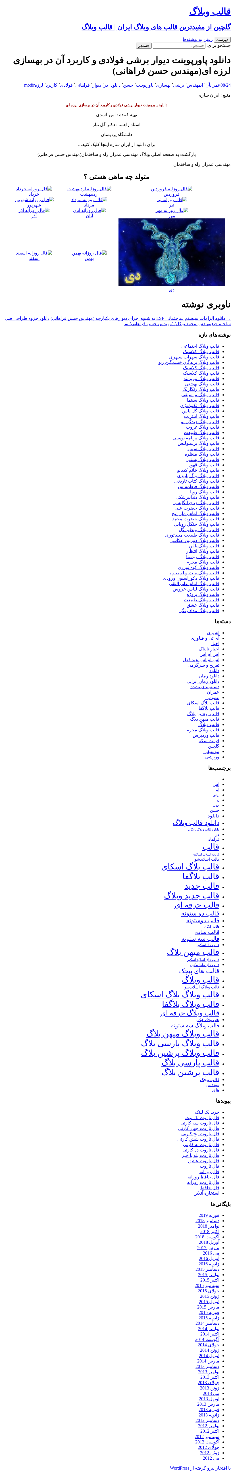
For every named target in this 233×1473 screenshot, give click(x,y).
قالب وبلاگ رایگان (207, 1020)
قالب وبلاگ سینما (203, 400)
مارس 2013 (208, 1404)
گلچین (213, 746)
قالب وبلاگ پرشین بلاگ (180, 1052)
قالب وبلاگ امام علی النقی (194, 583)
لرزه (39, 85)
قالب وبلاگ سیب (203, 448)
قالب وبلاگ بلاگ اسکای (180, 994)
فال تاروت (209, 1166)
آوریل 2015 (209, 1301)
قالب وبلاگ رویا (204, 491)
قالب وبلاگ (208, 724)
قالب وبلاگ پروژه (203, 594)
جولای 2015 (208, 1290)
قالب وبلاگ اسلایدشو (201, 987)
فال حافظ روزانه (203, 1176)
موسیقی (211, 751)
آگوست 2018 (207, 1236)
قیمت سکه (209, 740)
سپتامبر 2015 (207, 1285)
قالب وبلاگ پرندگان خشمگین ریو (188, 362)
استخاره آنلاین (206, 1193)
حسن (128, 85)
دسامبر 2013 (207, 1366)
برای (216, 795)
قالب (210, 846)
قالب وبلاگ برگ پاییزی (198, 475)
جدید (216, 805)
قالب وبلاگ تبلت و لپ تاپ (194, 572)
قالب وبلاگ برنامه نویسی (195, 437)
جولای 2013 (208, 1382)
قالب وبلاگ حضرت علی (196, 508)
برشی (178, 85)
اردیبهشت (89, 194)
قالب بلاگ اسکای (203, 702)
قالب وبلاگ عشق (203, 605)
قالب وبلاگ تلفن (204, 545)
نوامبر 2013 (208, 1371)
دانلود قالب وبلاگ (196, 822)
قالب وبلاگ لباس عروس (196, 589)
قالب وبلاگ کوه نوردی (198, 567)
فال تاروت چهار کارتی (198, 1128)
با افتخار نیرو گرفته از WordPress (200, 1468)
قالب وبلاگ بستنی (202, 459)
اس (216, 784)
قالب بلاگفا (209, 708)
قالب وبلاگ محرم (202, 562)
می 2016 (211, 1253)
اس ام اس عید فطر (200, 659)
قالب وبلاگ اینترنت (201, 416)
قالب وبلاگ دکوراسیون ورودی (191, 578)
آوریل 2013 (209, 1398)
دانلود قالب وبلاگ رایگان (203, 829)
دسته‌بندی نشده (204, 686)
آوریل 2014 (209, 1355)
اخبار (214, 643)
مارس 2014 (208, 1361)
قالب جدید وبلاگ (191, 895)
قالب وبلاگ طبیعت (201, 432)
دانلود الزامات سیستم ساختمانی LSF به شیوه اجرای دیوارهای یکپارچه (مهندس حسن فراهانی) (141, 318)
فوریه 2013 (209, 1409)
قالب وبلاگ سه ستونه (195, 1025)
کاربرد (51, 85)
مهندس (212, 1084)
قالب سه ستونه (200, 939)
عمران (215, 85)
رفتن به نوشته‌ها (198, 39)
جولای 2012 (208, 1447)
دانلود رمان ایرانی (203, 681)
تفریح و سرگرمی (203, 665)
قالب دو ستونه (200, 913)
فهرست (222, 39)
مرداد (89, 205)
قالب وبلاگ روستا (202, 556)
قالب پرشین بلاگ (203, 713)
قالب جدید (201, 885)
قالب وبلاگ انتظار (202, 551)
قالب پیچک (209, 1079)
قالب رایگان (211, 926)
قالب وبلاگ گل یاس (200, 410)
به (218, 800)
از (218, 779)
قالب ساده (207, 932)
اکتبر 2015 (209, 1280)
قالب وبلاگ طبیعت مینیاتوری (192, 535)
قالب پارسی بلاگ (190, 1062)
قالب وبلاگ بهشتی (202, 383)
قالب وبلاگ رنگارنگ (200, 389)
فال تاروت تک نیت (202, 1117)
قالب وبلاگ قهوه (203, 464)
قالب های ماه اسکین (204, 965)
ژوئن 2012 (209, 1452)
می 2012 (211, 1458)
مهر (171, 215)
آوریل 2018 (209, 1242)
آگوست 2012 (207, 1441)
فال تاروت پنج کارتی (200, 1133)
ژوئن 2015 (209, 1296)
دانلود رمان (209, 675)
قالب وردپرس (206, 735)
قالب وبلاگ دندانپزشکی (197, 497)
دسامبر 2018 (207, 1220)
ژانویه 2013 (209, 1415)
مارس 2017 (208, 1247)
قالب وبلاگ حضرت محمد (195, 518)
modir (29, 85)
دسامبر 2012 (207, 1420)
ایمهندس (195, 85)
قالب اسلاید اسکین (206, 854)
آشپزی (213, 632)
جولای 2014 (208, 1344)
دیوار (96, 85)
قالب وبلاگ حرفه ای (189, 1013)
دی (171, 289)
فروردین (172, 194)
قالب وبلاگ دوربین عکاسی (194, 540)
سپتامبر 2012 (207, 1436)
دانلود (115, 85)
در (106, 85)
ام (217, 789)
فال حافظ (209, 1187)
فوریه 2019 (209, 1215)
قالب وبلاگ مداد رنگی (198, 610)
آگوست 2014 (207, 1339)
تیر (171, 205)
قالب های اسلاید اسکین (202, 960)
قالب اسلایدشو (207, 859)
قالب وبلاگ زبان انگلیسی (195, 502)
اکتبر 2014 (209, 1334)
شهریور (34, 205)
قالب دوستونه (202, 920)
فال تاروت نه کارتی (201, 1144)
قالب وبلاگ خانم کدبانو (198, 470)
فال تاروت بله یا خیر (200, 1155)
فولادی (66, 85)
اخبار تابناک (209, 648)
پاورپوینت (144, 85)
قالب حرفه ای (196, 905)
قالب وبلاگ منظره (202, 454)
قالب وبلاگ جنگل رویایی (196, 524)
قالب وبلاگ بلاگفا (190, 1004)
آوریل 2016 (209, 1258)
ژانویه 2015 (209, 1317)
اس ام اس (209, 654)
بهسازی (163, 85)
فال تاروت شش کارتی (198, 1139)
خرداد (34, 194)
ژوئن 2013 (209, 1388)
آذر (34, 215)
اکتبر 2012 (209, 1431)
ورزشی (212, 756)
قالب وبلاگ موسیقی (200, 394)
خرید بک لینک (207, 1112)
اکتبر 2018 (209, 1231)
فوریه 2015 (209, 1312)
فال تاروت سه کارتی (199, 1123)
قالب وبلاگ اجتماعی (200, 346)
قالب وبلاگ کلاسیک (201, 351)
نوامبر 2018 (208, 1226)
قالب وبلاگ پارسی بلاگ (180, 1043)
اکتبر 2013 (209, 1377)
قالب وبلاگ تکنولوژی (199, 405)
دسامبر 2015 (207, 1269)
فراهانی (82, 85)
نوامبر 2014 (208, 1328)
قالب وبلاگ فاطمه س (198, 486)
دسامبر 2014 (207, 1323)
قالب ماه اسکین (207, 945)
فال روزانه (209, 1171)
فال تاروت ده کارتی (200, 1149)
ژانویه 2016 (209, 1263)
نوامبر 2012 (208, 1425)
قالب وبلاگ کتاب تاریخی (196, 481)
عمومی (212, 697)
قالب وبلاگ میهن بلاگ (182, 1033)
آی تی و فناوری (205, 638)
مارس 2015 (208, 1307)
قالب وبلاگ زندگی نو (200, 421)
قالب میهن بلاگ (204, 719)
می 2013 (211, 1393)
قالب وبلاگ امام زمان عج (195, 513)
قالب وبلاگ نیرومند (201, 378)
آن (207, 85)
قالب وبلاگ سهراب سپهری (194, 356)
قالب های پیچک (199, 971)
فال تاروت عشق (203, 1160)
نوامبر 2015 (208, 1274)
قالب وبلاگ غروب (202, 427)
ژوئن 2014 (209, 1350)
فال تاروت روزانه (203, 1182)
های (215, 1090)
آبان (89, 215)
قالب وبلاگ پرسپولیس (198, 443)
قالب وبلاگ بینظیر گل (199, 529)
